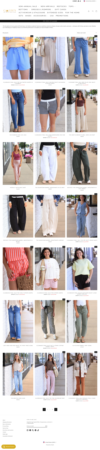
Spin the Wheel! (50, 249)
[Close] (66, 198)
